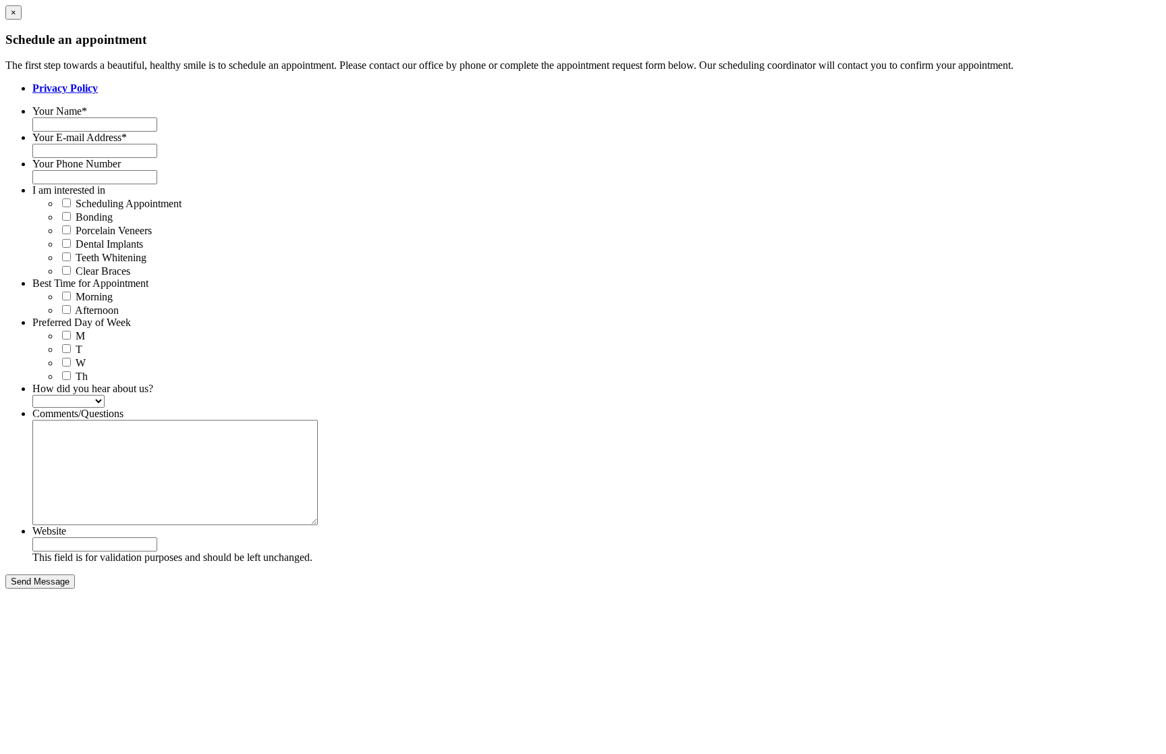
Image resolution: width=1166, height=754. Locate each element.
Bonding (94, 217)
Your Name (59, 111)
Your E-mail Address (79, 137)
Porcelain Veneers (114, 230)
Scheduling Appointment (129, 203)
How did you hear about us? (92, 388)
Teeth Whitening (111, 257)
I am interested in (68, 190)
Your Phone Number (76, 163)
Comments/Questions (77, 413)
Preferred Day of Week (81, 322)
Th (82, 376)
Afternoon (97, 310)
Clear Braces (103, 271)
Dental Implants (109, 244)
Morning (94, 296)
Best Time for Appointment (90, 283)
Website (49, 531)
